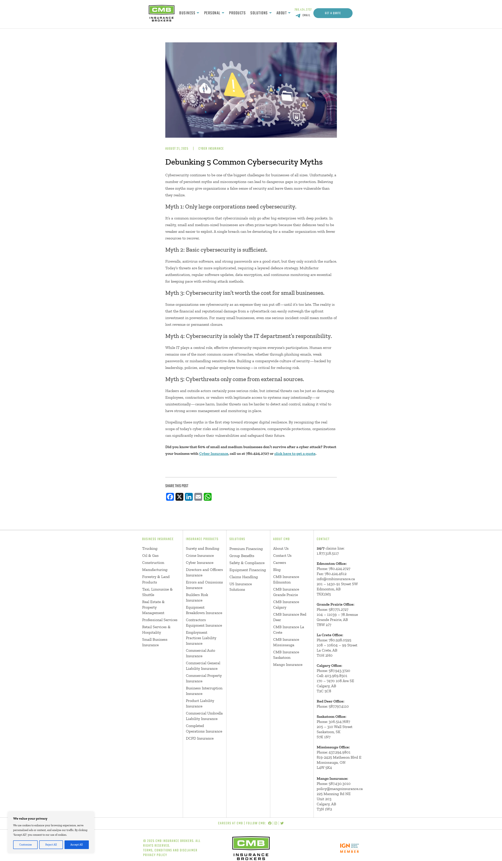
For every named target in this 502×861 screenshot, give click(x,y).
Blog (277, 569)
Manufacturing (154, 569)
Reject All (51, 844)
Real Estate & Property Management (153, 607)
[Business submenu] (197, 13)
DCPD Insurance (200, 738)
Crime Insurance (200, 555)
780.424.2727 (303, 9)
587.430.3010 (340, 783)
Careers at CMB (230, 823)
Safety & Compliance (247, 562)
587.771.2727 (338, 609)
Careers (279, 562)
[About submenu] (289, 13)
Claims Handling (243, 576)
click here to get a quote (295, 453)
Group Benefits (241, 555)
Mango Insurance (287, 664)
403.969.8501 (336, 675)
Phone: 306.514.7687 (333, 721)
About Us (281, 548)
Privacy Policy (155, 855)
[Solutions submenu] (270, 13)
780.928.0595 (340, 640)
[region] (51, 832)
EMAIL (306, 15)
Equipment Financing (247, 569)
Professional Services (159, 619)
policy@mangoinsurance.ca (340, 788)
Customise (25, 844)
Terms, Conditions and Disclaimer (170, 850)
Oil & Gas (150, 555)
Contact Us (282, 555)
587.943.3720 (339, 670)
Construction (153, 562)
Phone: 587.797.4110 (333, 706)
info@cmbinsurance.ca (336, 578)
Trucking (149, 548)
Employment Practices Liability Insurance (201, 638)
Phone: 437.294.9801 (333, 752)
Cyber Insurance (211, 149)
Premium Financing (246, 548)
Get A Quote (333, 13)
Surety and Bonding (202, 548)
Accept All (76, 844)
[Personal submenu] (223, 13)
